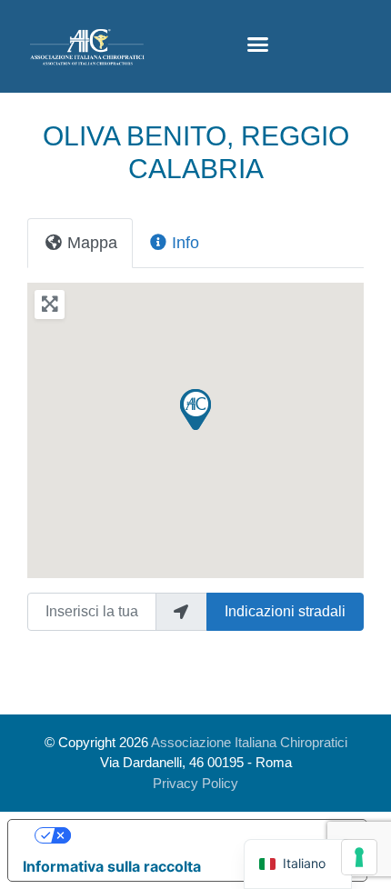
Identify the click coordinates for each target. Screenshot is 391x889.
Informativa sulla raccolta (112, 866)
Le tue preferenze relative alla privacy (205, 835)
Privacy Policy (195, 783)
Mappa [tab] (92, 243)
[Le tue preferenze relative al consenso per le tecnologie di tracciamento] (359, 857)
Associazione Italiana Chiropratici (249, 742)
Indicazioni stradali (285, 611)
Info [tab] (185, 243)
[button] (258, 44)
